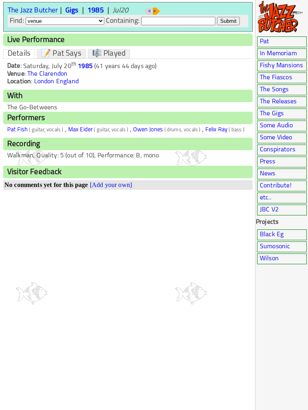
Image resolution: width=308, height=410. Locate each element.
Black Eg (272, 234)
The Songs (274, 89)
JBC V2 (269, 210)
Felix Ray (216, 130)
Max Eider (80, 130)
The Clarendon (47, 74)
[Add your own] (111, 184)
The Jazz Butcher (33, 10)
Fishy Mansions (281, 65)
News (268, 174)
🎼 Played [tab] (109, 54)
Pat (264, 41)
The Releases (278, 101)
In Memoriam (278, 53)
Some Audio (276, 126)
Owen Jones (148, 130)
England (67, 81)
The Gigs (272, 114)
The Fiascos (276, 77)
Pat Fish (17, 130)
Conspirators (277, 150)
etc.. (265, 198)
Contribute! (276, 186)
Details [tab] (19, 54)
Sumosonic (275, 246)
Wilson (269, 258)
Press (267, 162)
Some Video (276, 138)
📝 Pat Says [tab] (61, 54)
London (44, 81)
